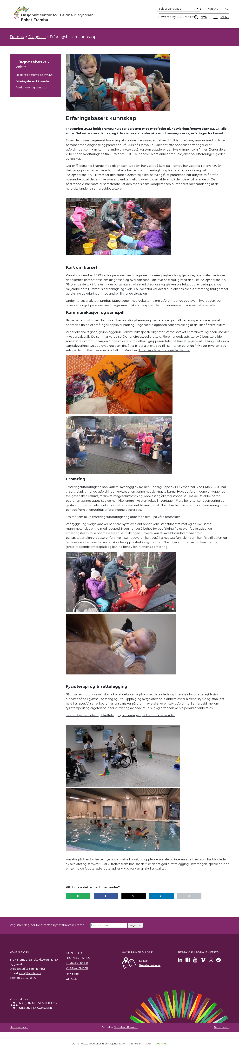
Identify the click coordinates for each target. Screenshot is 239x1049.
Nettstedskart (19, 1027)
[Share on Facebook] (106, 896)
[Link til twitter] (180, 960)
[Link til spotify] (218, 960)
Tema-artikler (77, 963)
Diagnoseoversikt (80, 958)
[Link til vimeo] (203, 960)
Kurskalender (77, 968)
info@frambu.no (30, 973)
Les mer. (161, 1043)
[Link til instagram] (211, 960)
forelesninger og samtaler (113, 284)
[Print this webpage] (189, 896)
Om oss (71, 978)
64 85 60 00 (28, 977)
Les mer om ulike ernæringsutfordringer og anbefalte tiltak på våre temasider (123, 517)
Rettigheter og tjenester (31, 87)
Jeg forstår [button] (135, 1043)
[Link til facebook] (188, 960)
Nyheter (72, 973)
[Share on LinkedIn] (161, 896)
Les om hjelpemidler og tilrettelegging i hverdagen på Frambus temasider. (120, 715)
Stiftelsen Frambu (126, 1027)
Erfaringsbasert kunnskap (33, 81)
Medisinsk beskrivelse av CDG (34, 74)
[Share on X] (133, 896)
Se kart (143, 960)
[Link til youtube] (195, 960)
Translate (189, 17)
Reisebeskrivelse (149, 965)
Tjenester (74, 952)
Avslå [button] (149, 1043)
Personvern (221, 1027)
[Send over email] (78, 896)
